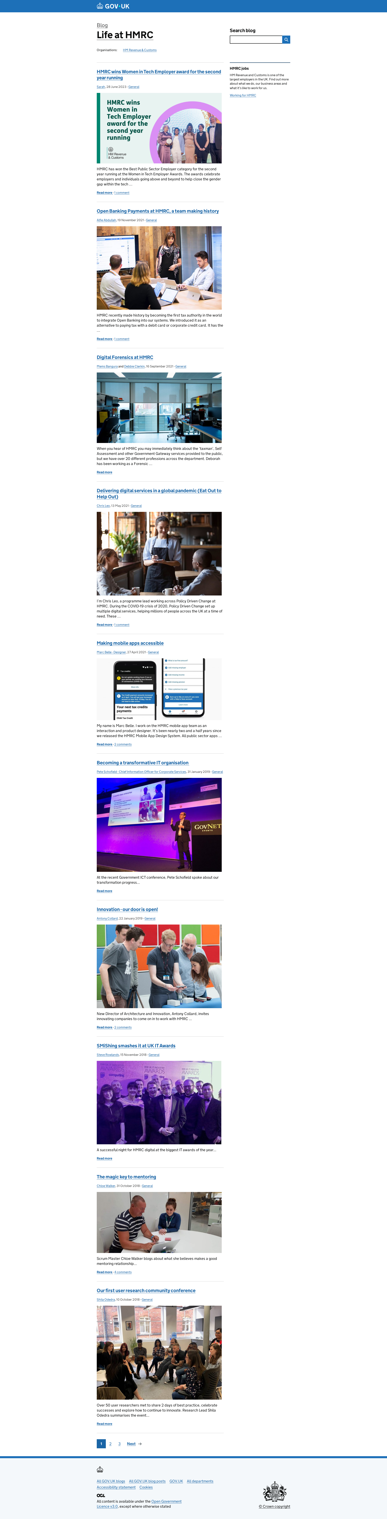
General (133, 87)
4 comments (123, 1272)
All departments (200, 1481)
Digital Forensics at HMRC (125, 357)
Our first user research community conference (146, 1290)
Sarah (101, 87)
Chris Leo (103, 506)
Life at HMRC (125, 35)
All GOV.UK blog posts (147, 1481)
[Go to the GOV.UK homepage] (113, 6)
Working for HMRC (243, 95)
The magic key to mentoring (126, 1177)
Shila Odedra (106, 1299)
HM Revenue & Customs (140, 50)
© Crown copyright (274, 1506)
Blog (102, 25)
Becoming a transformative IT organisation (143, 763)
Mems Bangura (107, 366)
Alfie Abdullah (106, 220)
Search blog (243, 30)
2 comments (123, 744)
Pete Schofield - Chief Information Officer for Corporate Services (141, 772)
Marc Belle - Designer (111, 652)
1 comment (121, 193)
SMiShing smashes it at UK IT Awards (136, 1046)
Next (131, 1443)
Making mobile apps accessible (130, 643)
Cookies (146, 1487)
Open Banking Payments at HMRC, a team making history (158, 211)
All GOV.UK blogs (111, 1481)
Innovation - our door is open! (127, 909)
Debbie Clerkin (134, 366)
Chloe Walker (106, 1186)
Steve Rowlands (108, 1055)
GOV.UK (176, 1481)
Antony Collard (107, 918)
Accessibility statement (116, 1487)
